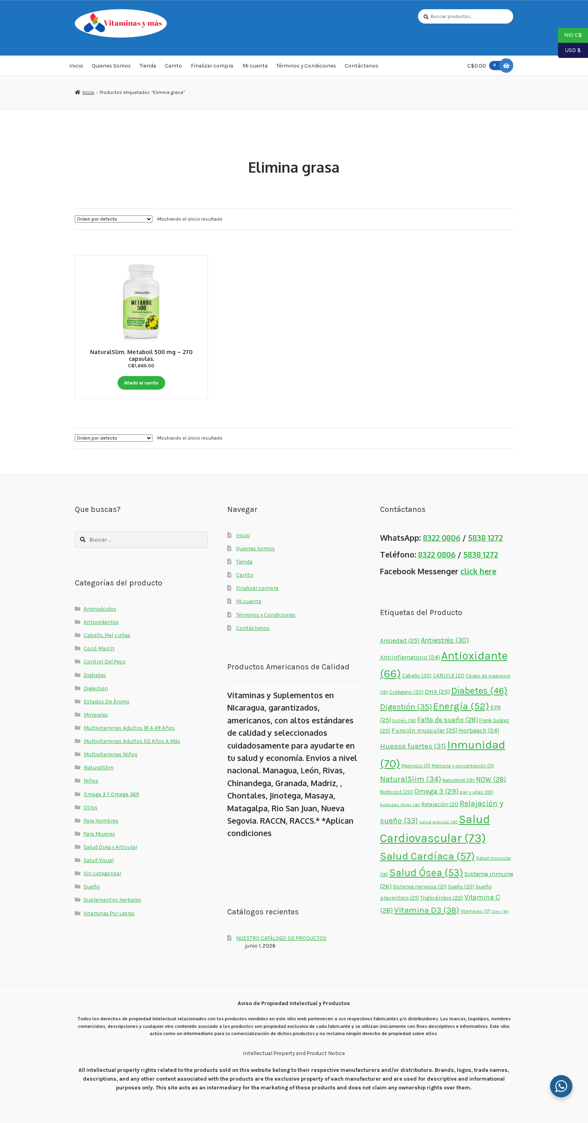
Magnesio (415, 766)
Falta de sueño (447, 720)
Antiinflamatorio (410, 657)
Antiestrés (445, 640)
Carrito (173, 65)
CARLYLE (448, 675)
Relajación (439, 804)
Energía (461, 706)
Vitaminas (475, 911)
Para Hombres (101, 820)
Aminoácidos (100, 608)
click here (478, 571)
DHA (437, 691)
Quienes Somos (111, 65)
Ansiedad (400, 640)
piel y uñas (476, 792)
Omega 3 (436, 791)
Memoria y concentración (463, 766)
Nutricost (396, 792)
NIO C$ (570, 34)
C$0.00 (481, 65)
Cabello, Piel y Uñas (107, 635)
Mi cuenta (255, 65)
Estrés (404, 720)
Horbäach (479, 730)
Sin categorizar (102, 873)
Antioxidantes (101, 622)
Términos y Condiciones (306, 65)
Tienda (148, 65)
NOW (491, 779)
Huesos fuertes (413, 746)
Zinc (500, 911)
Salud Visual (99, 860)
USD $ (569, 49)
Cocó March (99, 648)
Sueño (92, 886)
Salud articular (438, 821)
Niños (91, 780)
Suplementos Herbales (112, 899)
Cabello (417, 676)
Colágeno (406, 692)
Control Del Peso (105, 661)
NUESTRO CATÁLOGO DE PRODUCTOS (281, 938)
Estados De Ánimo (107, 701)
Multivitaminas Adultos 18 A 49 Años (129, 728)
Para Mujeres (99, 833)
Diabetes (95, 675)
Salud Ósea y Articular (110, 847)
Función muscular (425, 730)
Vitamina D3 (426, 910)
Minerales (96, 714)
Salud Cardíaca (427, 856)
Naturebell (458, 780)
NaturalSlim (99, 767)
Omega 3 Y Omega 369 (111, 794)
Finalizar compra (212, 65)
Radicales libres (400, 804)
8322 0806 (441, 538)
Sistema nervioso (420, 886)
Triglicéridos (441, 897)
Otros (91, 807)
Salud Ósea (426, 872)
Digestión (96, 688)
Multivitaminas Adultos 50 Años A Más (132, 741)
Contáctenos (361, 65)
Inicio (76, 65)
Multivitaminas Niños (111, 754)
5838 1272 (485, 538)
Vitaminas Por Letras (109, 913)
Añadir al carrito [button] (141, 383)
